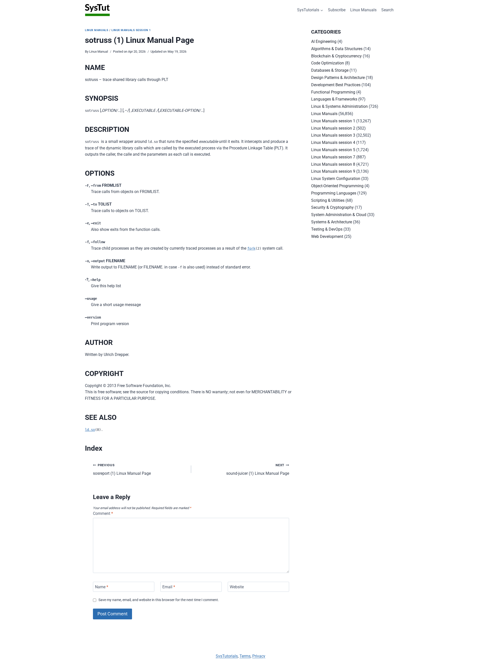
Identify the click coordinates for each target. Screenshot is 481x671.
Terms (245, 656)
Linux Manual (98, 51)
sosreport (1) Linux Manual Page (122, 469)
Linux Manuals (363, 10)
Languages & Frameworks (334, 99)
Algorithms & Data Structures (337, 48)
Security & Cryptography (332, 207)
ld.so (90, 430)
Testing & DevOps (326, 229)
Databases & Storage (329, 70)
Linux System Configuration (335, 178)
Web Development (327, 236)
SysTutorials (227, 656)
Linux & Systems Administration (339, 106)
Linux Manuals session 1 (131, 30)
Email (168, 586)
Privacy (258, 656)
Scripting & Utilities (327, 200)
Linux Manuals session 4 (333, 142)
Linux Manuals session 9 (333, 171)
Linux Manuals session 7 (333, 157)
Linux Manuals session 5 (333, 149)
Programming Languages (333, 193)
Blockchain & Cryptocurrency (336, 56)
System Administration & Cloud (338, 214)
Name (101, 586)
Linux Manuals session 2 (333, 128)
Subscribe (336, 10)
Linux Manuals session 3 (333, 135)
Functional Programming (333, 92)
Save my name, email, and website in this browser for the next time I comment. (158, 600)
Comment (103, 513)
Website (237, 586)
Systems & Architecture (331, 222)
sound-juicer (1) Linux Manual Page (257, 469)
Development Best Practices (335, 84)
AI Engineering (323, 41)
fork (251, 248)
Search (387, 10)
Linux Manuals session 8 (333, 164)
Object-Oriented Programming (337, 185)
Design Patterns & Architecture (338, 77)
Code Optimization (327, 63)
